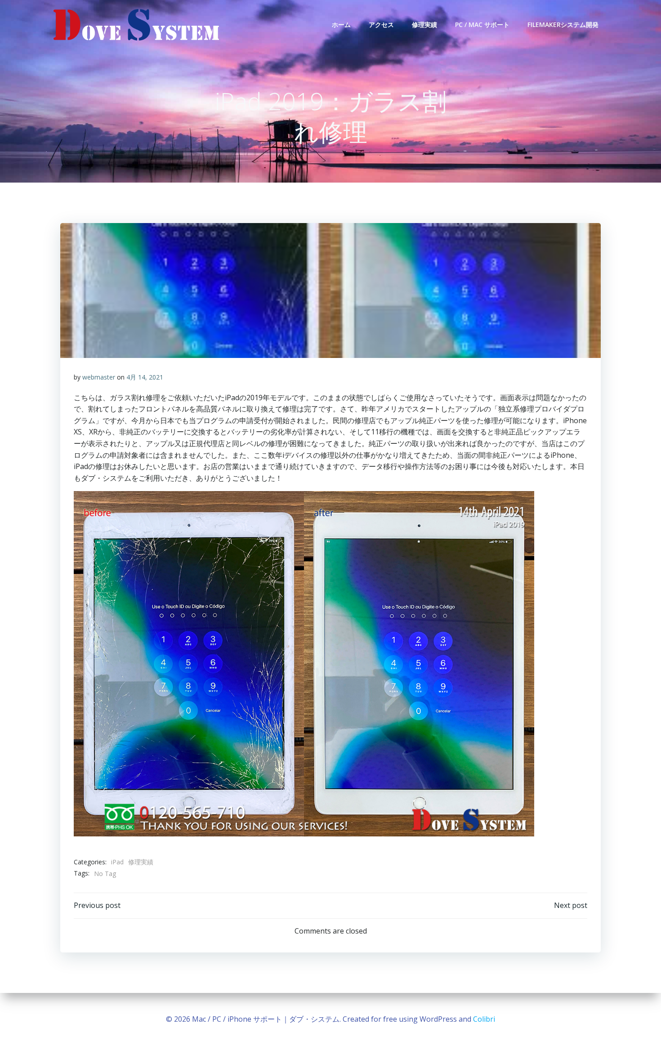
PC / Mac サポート (482, 24)
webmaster (98, 377)
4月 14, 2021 (144, 377)
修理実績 (424, 24)
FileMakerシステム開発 (562, 24)
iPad (117, 862)
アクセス (381, 24)
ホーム (341, 24)
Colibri (484, 1019)
